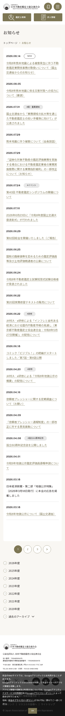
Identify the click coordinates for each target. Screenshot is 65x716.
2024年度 (14, 578)
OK (32, 711)
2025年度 (14, 571)
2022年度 (14, 594)
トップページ (10, 43)
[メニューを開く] (57, 6)
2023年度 (14, 586)
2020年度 (14, 609)
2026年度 (14, 563)
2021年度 (14, 601)
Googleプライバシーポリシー (40, 693)
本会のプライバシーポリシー (21, 700)
